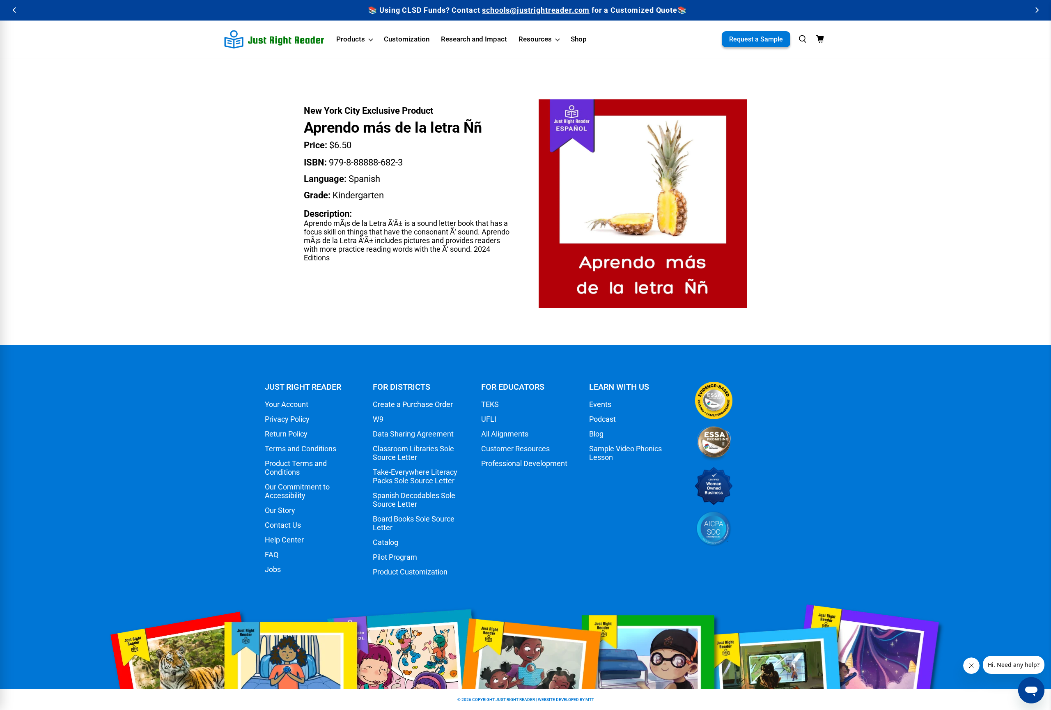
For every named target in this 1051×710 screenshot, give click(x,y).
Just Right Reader (515, 699)
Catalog (385, 542)
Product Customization (410, 572)
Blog (596, 434)
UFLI (488, 419)
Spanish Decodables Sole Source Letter (414, 499)
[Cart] (819, 39)
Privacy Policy (287, 419)
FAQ (271, 554)
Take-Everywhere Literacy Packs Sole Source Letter (415, 476)
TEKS (490, 404)
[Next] (1036, 10)
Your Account (286, 404)
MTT (589, 699)
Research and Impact (474, 39)
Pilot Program (395, 557)
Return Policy (286, 434)
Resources (535, 39)
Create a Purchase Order (413, 404)
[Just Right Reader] (274, 39)
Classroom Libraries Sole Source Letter (413, 453)
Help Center (284, 539)
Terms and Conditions (300, 448)
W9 (378, 419)
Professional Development (524, 463)
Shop (579, 39)
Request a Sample (756, 39)
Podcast (602, 419)
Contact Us (283, 525)
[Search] (802, 39)
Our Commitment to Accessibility (297, 491)
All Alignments (504, 434)
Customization (406, 39)
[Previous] (14, 10)
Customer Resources (515, 448)
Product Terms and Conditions (296, 467)
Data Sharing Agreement (413, 434)
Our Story (280, 510)
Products (350, 39)
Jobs (273, 569)
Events (600, 404)
